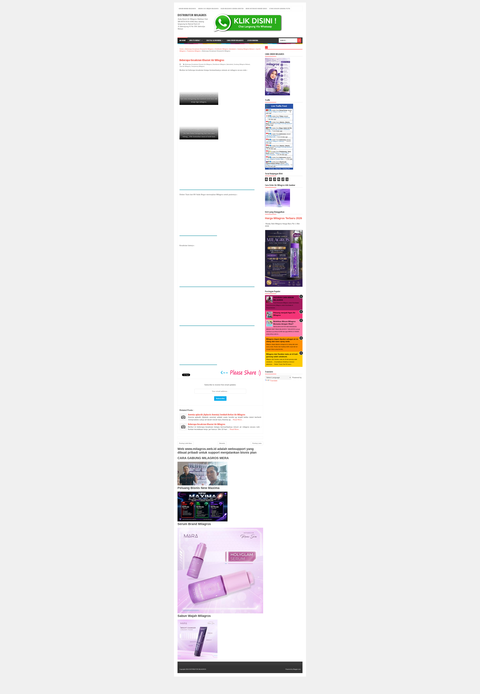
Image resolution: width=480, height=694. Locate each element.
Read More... (238, 420)
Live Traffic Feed (279, 106)
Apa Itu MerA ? (195, 40)
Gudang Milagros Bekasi (242, 64)
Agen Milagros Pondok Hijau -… (276, 159)
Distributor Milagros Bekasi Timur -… (277, 112)
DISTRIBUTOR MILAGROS (192, 15)
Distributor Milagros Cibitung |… (276, 141)
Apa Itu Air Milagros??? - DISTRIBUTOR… (273, 136)
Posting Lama (257, 443)
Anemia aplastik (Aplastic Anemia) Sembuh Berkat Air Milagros (216, 414)
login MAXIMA (252, 40)
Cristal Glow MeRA (213, 40)
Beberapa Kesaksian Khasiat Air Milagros (198, 64)
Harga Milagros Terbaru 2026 (283, 218)
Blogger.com (297, 669)
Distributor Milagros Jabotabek (223, 64)
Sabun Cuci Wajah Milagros (208, 8)
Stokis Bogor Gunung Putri (279, 8)
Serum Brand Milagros (187, 8)
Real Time (278, 168)
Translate (273, 381)
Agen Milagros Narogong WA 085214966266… (278, 164)
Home (183, 40)
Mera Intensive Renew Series (256, 8)
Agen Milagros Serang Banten (232, 8)
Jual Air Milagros (185, 66)
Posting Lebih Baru (185, 443)
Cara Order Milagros (235, 40)
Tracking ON (286, 168)
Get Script (271, 168)
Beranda (222, 443)
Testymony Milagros (197, 66)
